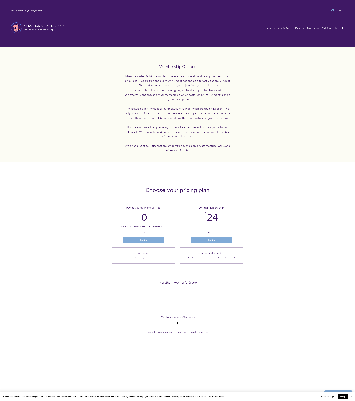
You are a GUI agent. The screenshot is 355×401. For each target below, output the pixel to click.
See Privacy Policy (215, 396)
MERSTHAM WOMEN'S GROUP (46, 26)
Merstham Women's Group (178, 282)
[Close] (351, 396)
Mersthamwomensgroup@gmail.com (27, 10)
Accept (343, 396)
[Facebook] (342, 28)
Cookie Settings (327, 396)
